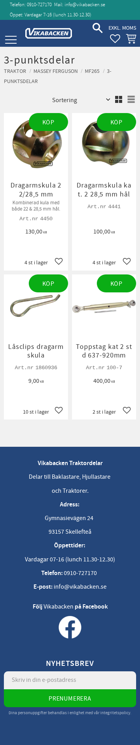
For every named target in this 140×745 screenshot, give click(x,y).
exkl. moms (122, 28)
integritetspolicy (115, 713)
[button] (11, 40)
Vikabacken (59, 607)
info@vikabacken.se (85, 5)
